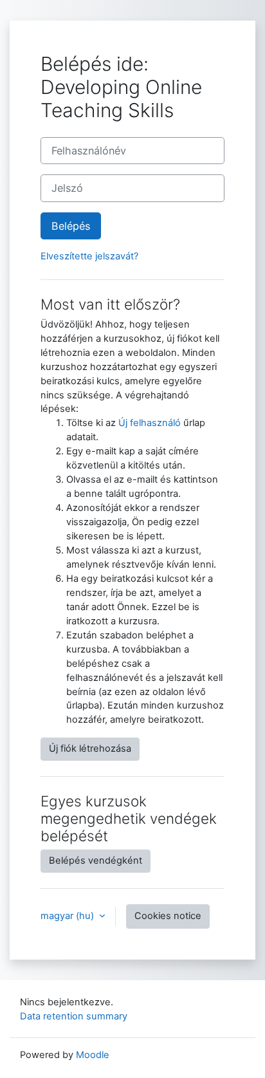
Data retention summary (73, 1016)
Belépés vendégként (95, 860)
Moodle (92, 1055)
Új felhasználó (149, 423)
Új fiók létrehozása (90, 748)
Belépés (70, 225)
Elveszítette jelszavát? (89, 256)
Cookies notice (167, 916)
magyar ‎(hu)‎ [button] (68, 916)
